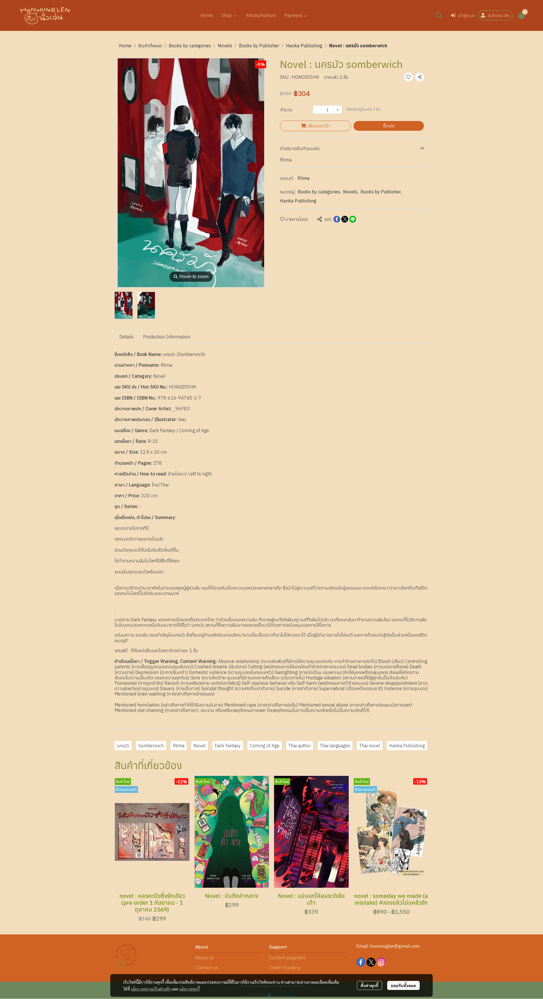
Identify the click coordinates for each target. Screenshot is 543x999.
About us (204, 957)
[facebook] (360, 962)
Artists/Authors (261, 15)
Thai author (299, 745)
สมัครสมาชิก (499, 15)
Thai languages (335, 745)
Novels (225, 45)
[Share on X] (344, 219)
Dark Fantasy (228, 745)
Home (207, 15)
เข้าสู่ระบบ (466, 15)
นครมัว (123, 745)
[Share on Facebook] (336, 219)
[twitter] (371, 962)
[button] (439, 15)
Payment (293, 15)
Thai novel (369, 745)
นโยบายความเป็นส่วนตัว (151, 988)
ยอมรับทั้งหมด (403, 985)
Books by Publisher (259, 45)
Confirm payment (287, 957)
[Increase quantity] (338, 110)
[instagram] (381, 962)
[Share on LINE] (352, 219)
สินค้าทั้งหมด (150, 45)
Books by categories (190, 45)
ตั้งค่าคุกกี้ (369, 985)
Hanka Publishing (304, 45)
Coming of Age (264, 745)
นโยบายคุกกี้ (189, 988)
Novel (199, 745)
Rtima (304, 178)
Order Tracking (284, 967)
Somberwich (151, 745)
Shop (227, 15)
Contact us (206, 967)
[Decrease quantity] (317, 110)
